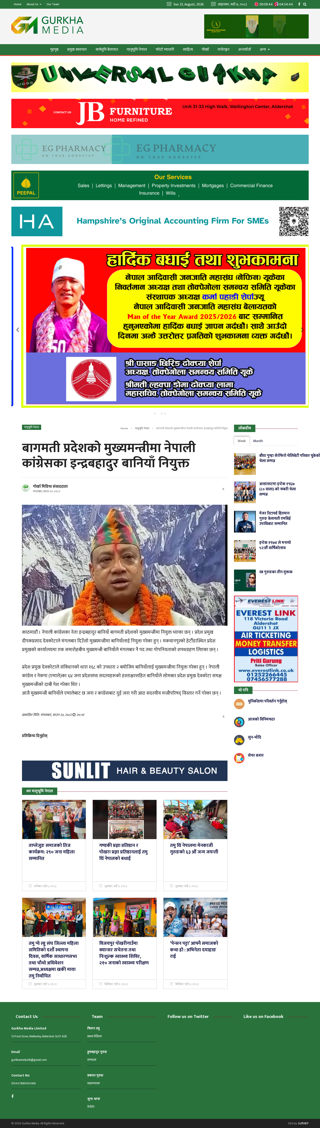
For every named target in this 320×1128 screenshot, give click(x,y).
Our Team (53, 4)
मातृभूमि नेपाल (137, 49)
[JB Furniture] (160, 113)
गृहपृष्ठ (54, 49)
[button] (155, 413)
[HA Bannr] (160, 221)
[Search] (306, 4)
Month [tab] (258, 441)
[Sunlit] (124, 771)
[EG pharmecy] (160, 149)
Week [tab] (242, 441)
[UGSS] (160, 77)
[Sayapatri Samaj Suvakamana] (161, 326)
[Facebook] (300, 4)
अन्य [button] (263, 49)
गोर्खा (205, 49)
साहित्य (188, 49)
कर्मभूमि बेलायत (107, 49)
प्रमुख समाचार (77, 49)
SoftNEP (303, 1123)
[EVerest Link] (266, 639)
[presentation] (17, 330)
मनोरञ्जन (223, 49)
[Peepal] (160, 185)
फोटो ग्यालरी (165, 49)
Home (17, 4)
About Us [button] (33, 4)
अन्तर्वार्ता (244, 49)
